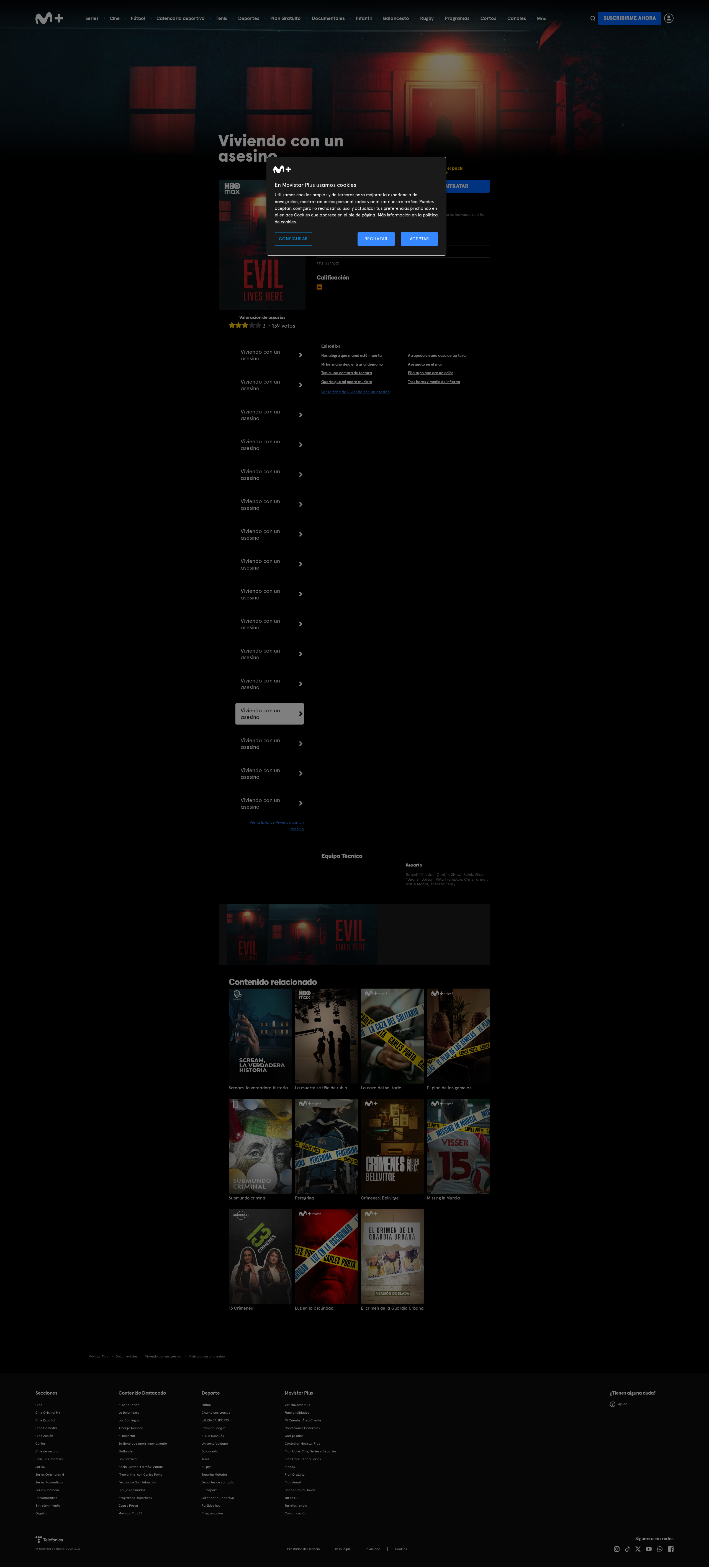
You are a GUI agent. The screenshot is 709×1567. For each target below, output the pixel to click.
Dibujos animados (132, 1490)
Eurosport (209, 1490)
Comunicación (295, 1513)
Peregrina (304, 1198)
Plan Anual (293, 1482)
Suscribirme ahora (630, 18)
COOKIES (401, 1549)
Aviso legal (342, 1549)
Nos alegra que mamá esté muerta (351, 355)
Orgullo (41, 1513)
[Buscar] (592, 18)
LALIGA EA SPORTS (215, 1420)
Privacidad (372, 1549)
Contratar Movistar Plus (302, 1444)
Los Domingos (129, 1420)
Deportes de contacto (218, 1482)
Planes (290, 1467)
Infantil (364, 18)
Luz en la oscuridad (314, 1308)
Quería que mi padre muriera (346, 381)
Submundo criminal (247, 1198)
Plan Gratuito (285, 18)
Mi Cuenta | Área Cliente (303, 1420)
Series (92, 18)
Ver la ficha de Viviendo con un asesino (355, 392)
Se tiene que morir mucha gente (143, 1444)
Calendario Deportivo (218, 1498)
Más (541, 18)
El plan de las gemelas (449, 1087)
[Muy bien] (258, 325)
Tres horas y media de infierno (434, 381)
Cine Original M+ (47, 1413)
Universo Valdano (215, 1444)
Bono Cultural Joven (300, 1490)
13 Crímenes (241, 1308)
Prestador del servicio (303, 1549)
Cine (115, 18)
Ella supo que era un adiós (430, 373)
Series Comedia (47, 1490)
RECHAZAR (376, 238)
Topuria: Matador (214, 1475)
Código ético (294, 1436)
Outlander (126, 1451)
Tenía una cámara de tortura (346, 373)
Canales (516, 18)
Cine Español (45, 1420)
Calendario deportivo (180, 18)
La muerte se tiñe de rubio (321, 1087)
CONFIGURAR (293, 238)
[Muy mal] (232, 325)
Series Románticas (49, 1482)
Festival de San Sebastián (137, 1482)
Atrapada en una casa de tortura (437, 355)
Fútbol (138, 18)
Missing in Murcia (443, 1198)
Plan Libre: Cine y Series (303, 1459)
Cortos (488, 18)
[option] (248, 934)
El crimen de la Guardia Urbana (392, 1308)
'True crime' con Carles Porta (140, 1475)
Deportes (248, 18)
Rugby (427, 18)
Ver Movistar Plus (297, 1405)
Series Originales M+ (50, 1475)
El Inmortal (127, 1436)
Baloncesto (396, 18)
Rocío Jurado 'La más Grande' (141, 1467)
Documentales (328, 18)
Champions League (216, 1413)
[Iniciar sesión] (669, 18)
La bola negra (129, 1413)
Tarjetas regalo (296, 1505)
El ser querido (129, 1405)
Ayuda (622, 1404)
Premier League (214, 1428)
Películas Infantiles (49, 1459)
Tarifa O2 (292, 1498)
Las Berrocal (128, 1459)
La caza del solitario (381, 1087)
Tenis (221, 18)
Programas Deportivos (135, 1498)
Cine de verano (46, 1451)
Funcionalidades (297, 1413)
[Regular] (245, 325)
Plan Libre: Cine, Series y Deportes (310, 1451)
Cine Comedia (46, 1428)
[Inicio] (49, 18)
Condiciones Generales (302, 1428)
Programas (457, 18)
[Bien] (252, 325)
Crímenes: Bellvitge (380, 1198)
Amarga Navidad (131, 1428)
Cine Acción (44, 1436)
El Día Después (213, 1436)
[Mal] (238, 325)
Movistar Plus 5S (130, 1513)
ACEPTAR (419, 238)
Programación (212, 1513)
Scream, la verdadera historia (258, 1087)
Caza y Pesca (128, 1505)
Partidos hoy (211, 1505)
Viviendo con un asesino (260, 355)
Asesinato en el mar (425, 364)
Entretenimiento (47, 1505)
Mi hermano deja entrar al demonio (352, 364)
